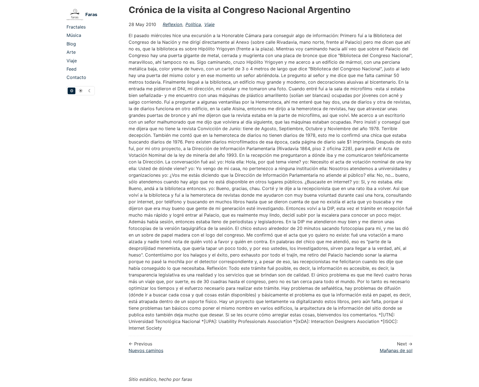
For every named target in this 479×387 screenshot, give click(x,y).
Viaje (72, 60)
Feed (72, 69)
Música (74, 35)
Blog (71, 44)
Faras (91, 14)
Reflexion (172, 24)
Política (193, 24)
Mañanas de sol (396, 350)
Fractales (76, 27)
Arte (71, 52)
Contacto (76, 77)
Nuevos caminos (146, 350)
